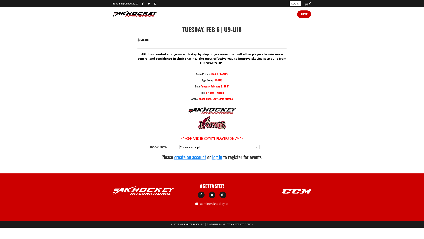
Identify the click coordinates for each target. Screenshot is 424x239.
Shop (304, 14)
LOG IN (295, 3)
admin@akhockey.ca (127, 3)
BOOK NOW (158, 147)
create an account (190, 157)
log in (217, 157)
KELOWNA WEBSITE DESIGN (238, 224)
